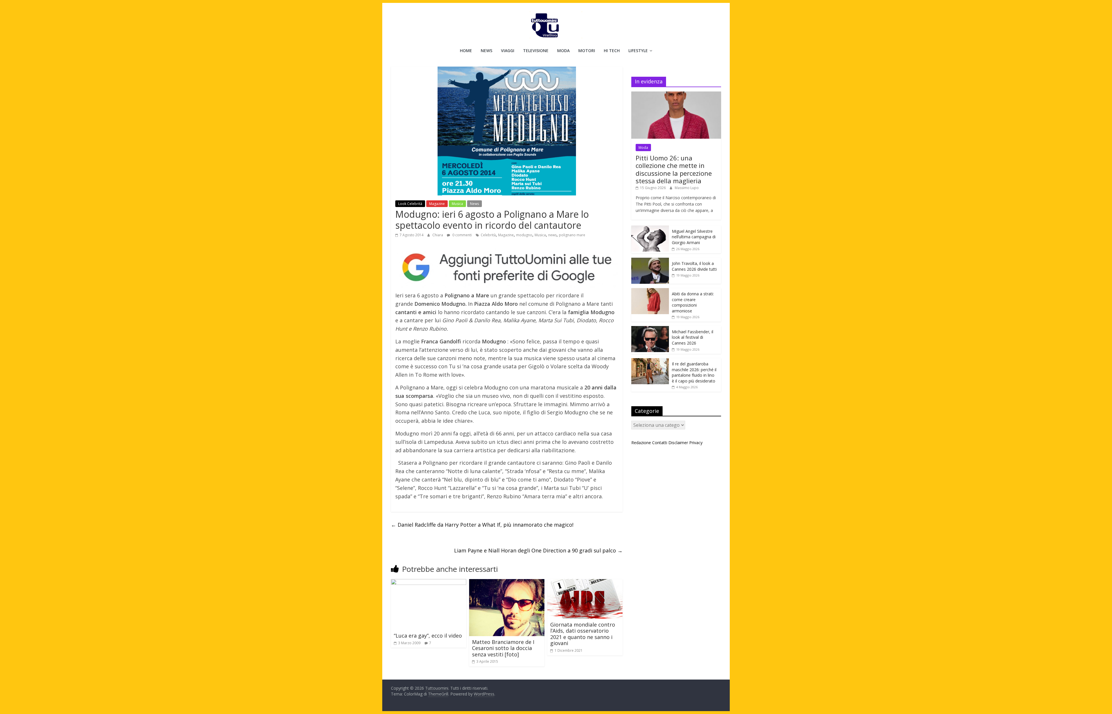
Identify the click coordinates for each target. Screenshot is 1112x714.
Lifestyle (638, 50)
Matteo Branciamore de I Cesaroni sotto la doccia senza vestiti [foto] (503, 648)
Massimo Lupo (687, 187)
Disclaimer (678, 442)
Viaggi (507, 50)
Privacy (696, 442)
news (552, 234)
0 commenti (461, 234)
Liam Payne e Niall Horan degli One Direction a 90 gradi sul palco (538, 550)
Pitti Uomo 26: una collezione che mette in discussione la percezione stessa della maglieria (674, 169)
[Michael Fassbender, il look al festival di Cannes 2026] (650, 329)
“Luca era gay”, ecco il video (428, 635)
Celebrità (488, 234)
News (486, 50)
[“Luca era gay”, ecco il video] (428, 582)
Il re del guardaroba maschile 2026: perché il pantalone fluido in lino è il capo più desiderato (694, 372)
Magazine (437, 203)
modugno (524, 234)
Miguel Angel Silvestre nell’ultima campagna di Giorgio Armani (694, 236)
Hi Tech (612, 50)
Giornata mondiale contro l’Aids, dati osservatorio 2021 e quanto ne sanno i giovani (582, 634)
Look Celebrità (410, 203)
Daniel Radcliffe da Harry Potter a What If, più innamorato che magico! (482, 524)
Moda (563, 50)
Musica (457, 203)
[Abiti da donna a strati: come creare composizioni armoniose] (650, 291)
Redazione (641, 442)
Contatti (659, 442)
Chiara (438, 234)
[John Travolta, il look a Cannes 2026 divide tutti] (650, 260)
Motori (586, 50)
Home (466, 50)
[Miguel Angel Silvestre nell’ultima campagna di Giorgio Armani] (650, 228)
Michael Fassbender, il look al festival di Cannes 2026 (692, 337)
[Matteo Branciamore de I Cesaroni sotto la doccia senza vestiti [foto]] (506, 582)
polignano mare (572, 234)
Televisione (535, 50)
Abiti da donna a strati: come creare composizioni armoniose (693, 302)
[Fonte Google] (506, 267)
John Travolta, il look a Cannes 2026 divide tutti (694, 266)
